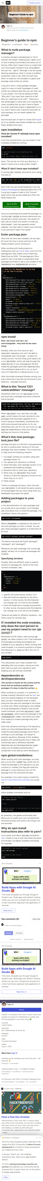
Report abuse (28, 939)
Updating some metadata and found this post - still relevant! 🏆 (20, 1060)
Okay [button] (6, 1177)
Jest (34, 695)
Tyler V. (9, 26)
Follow (21, 1010)
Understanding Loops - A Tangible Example (18, 1071)
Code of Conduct (15, 939)
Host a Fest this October (16, 1117)
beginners (6, 44)
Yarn (3, 838)
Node (38, 120)
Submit (8, 933)
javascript (34, 44)
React (27, 251)
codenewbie (17, 44)
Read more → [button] (9, 911)
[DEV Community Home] (8, 3)
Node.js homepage (9, 190)
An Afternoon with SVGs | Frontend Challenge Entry (21, 1080)
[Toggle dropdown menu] (40, 863)
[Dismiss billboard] (40, 1137)
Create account (35, 3)
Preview (19, 933)
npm (26, 44)
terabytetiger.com (24, 30)
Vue (20, 251)
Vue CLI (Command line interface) (15, 780)
